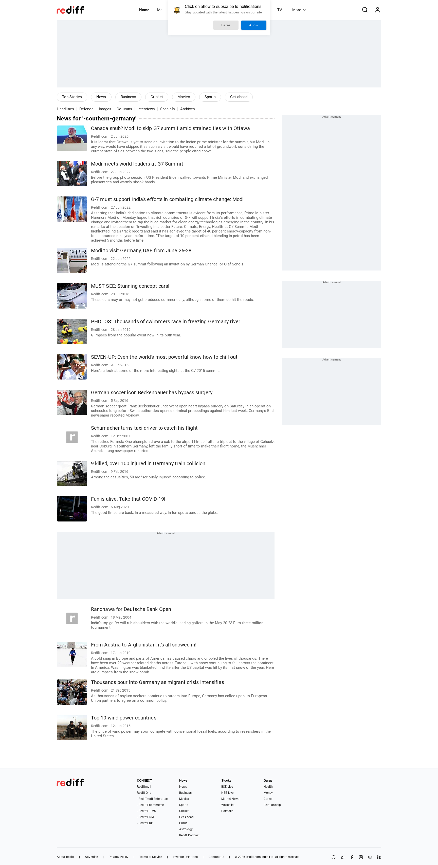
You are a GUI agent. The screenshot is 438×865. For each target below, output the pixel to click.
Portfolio (227, 811)
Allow (254, 25)
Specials (167, 109)
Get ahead (238, 97)
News (101, 97)
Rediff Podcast (189, 835)
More (296, 10)
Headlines (65, 109)
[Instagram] (361, 857)
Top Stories (72, 97)
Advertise (91, 857)
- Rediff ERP (145, 823)
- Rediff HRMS (146, 811)
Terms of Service (150, 857)
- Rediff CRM (145, 817)
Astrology (186, 829)
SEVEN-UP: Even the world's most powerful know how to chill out (164, 357)
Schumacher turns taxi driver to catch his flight (144, 428)
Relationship (272, 805)
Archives (187, 109)
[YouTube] (370, 857)
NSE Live (227, 793)
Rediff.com (253, 857)
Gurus (183, 823)
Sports (210, 97)
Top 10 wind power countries (123, 718)
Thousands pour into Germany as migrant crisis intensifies (157, 682)
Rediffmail (144, 786)
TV (279, 10)
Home (144, 10)
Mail (161, 10)
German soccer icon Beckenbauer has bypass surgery (151, 392)
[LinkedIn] (379, 857)
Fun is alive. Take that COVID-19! (128, 499)
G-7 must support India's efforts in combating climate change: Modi (167, 199)
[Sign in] (377, 10)
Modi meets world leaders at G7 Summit (137, 164)
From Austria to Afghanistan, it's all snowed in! (143, 645)
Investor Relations (185, 857)
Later (226, 25)
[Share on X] (343, 857)
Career (268, 799)
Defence (86, 109)
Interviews (146, 109)
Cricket (157, 97)
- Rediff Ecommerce (150, 805)
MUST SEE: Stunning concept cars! (130, 286)
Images (105, 109)
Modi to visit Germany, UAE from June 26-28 (141, 251)
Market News (230, 799)
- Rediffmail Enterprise (152, 799)
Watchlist (227, 805)
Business (128, 97)
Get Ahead (186, 817)
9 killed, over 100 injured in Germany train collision (148, 463)
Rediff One (144, 793)
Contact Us (216, 857)
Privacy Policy (118, 857)
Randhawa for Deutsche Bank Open (131, 609)
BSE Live (227, 786)
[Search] (365, 10)
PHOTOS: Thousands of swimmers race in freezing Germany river (165, 322)
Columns (124, 109)
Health (268, 786)
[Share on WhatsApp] (334, 857)
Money (268, 793)
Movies (183, 97)
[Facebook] (352, 857)
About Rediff (65, 857)
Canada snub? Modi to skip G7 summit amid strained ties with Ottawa (170, 128)
